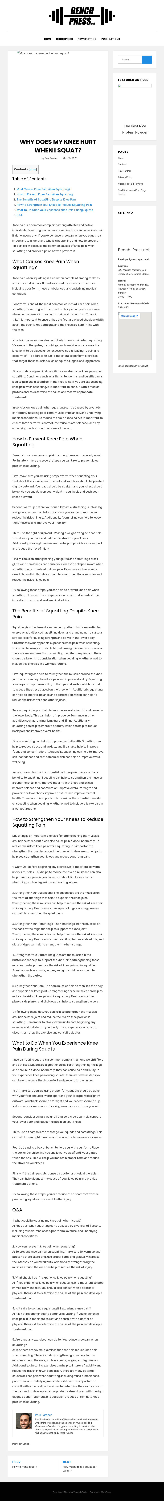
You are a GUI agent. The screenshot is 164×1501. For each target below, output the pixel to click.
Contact (122, 164)
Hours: (122, 280)
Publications (110, 39)
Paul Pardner (124, 171)
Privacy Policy (125, 177)
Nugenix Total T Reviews (130, 184)
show (33, 169)
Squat (26, 1444)
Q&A (19, 215)
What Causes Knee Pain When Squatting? (43, 189)
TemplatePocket (81, 1492)
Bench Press (64, 39)
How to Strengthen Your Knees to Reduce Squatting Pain (54, 205)
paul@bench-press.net (137, 259)
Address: (123, 266)
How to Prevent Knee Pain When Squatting (44, 194)
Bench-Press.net (134, 250)
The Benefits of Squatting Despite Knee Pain (46, 199)
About (121, 158)
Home (47, 39)
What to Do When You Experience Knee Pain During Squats (54, 210)
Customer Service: (129, 303)
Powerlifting (87, 39)
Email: (121, 259)
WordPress (106, 1492)
